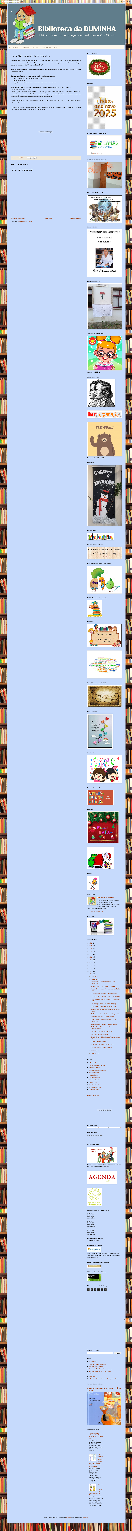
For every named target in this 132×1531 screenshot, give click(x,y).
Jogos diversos (93, 1376)
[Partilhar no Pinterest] (36, 158)
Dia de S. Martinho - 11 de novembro (102, 1031)
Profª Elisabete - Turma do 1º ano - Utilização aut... (106, 996)
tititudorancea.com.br (116, 1127)
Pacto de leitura (14, 47)
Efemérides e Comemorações (97, 1070)
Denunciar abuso (93, 1095)
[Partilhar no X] (32, 158)
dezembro (94, 976)
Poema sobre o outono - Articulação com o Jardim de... (105, 990)
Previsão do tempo (99, 1127)
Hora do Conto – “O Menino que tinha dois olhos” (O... (105, 1010)
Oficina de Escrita (94, 1080)
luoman (68, 1518)
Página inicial (48, 218)
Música (91, 1374)
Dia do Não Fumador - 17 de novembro (102, 1017)
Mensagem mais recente (18, 218)
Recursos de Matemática (96, 1366)
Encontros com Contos (49, 47)
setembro (94, 1053)
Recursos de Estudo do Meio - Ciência (100, 1371)
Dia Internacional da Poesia (97, 1065)
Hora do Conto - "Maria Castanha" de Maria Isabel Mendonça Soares (96, 1435)
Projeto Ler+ (93, 1082)
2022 (91, 951)
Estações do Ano (94, 1072)
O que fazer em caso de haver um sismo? (103, 1044)
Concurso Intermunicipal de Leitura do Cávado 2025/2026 (104, 1389)
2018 (91, 960)
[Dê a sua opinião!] (30, 158)
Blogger (85, 1518)
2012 (91, 974)
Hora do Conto (93, 1075)
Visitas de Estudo (94, 1090)
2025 (91, 943)
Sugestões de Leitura (95, 1085)
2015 (91, 968)
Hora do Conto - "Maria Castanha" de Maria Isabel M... (105, 1038)
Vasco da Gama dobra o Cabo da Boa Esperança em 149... (106, 1000)
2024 (91, 946)
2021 (91, 954)
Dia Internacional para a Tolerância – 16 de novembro (103, 1020)
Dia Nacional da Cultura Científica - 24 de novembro (103, 982)
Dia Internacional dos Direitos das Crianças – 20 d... (106, 1014)
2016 (91, 965)
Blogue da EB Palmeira (30, 47)
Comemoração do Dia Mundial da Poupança (103, 1004)
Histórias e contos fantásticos (97, 1364)
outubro (93, 1051)
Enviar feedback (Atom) (25, 221)
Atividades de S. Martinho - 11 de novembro (104, 1024)
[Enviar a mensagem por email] (28, 158)
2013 (91, 971)
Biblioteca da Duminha (106, 898)
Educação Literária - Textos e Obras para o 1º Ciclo (104, 1379)
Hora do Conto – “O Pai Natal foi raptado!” (103, 986)
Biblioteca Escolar (94, 1063)
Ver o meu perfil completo (95, 911)
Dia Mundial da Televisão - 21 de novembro (104, 1006)
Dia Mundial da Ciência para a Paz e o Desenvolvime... (102, 1028)
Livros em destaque (94, 1077)
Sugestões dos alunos (95, 1087)
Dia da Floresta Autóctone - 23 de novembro (104, 994)
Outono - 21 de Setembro (98, 1041)
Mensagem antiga (75, 218)
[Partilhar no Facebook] (34, 158)
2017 (91, 963)
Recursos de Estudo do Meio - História (100, 1369)
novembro (94, 979)
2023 (91, 949)
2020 (91, 957)
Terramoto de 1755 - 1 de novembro (101, 1047)
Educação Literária (94, 1068)
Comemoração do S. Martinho (99, 1034)
